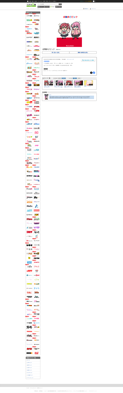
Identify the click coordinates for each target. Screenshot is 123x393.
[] (70, 59)
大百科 (44, 1)
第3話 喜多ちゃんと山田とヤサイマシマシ (68, 87)
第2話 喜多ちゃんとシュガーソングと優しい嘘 (58, 87)
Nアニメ (50, 1)
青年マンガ (29, 365)
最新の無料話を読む (83, 52)
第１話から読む (56, 52)
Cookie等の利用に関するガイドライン (65, 391)
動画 (30, 1)
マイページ (93, 8)
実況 (47, 1)
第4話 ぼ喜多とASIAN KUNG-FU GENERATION (77, 87)
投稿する (86, 8)
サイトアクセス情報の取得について (80, 391)
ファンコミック (30, 377)
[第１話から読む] (69, 46)
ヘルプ (45, 391)
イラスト (47, 6)
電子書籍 (59, 6)
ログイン (82, 1)
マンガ (53, 6)
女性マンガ (29, 370)
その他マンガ (29, 375)
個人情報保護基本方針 (52, 391)
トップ (41, 6)
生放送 (35, 1)
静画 (33, 1)
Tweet (91, 73)
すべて (28, 360)
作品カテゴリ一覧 (31, 357)
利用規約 (41, 391)
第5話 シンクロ (87, 86)
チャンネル (40, 1)
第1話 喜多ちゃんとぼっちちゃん (48, 87)
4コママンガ (29, 372)
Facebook (94, 73)
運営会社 (36, 391)
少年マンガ (29, 362)
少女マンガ (29, 367)
